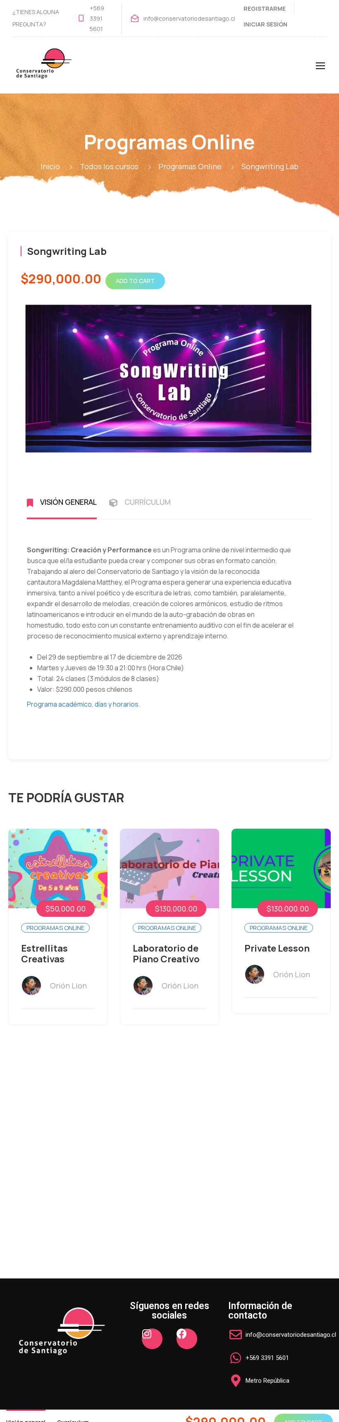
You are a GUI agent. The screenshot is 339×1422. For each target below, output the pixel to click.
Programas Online (55, 927)
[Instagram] (152, 1338)
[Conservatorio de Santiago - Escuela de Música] (43, 69)
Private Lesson (277, 948)
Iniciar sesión (265, 24)
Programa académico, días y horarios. (83, 704)
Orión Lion (68, 985)
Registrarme (265, 8)
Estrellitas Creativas (44, 954)
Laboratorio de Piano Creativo (166, 954)
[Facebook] (187, 1338)
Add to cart (135, 281)
